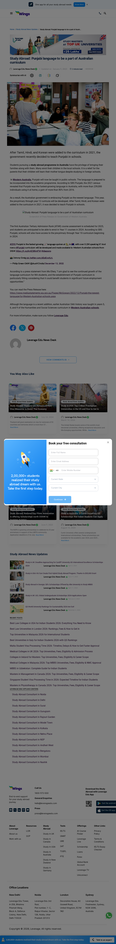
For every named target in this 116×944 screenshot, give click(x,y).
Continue (59, 499)
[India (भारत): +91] (52, 470)
